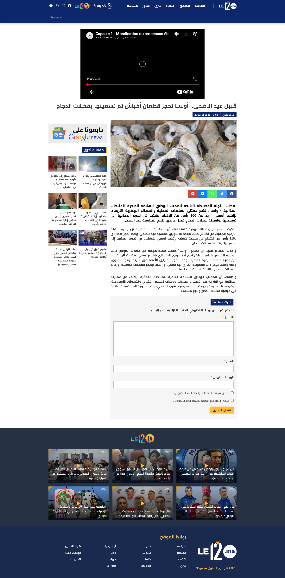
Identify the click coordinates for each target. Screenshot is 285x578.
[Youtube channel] (51, 6)
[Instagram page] (63, 6)
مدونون (146, 565)
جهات (112, 559)
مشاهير (132, 5)
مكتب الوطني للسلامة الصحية (153, 206)
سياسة (200, 5)
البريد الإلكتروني (222, 377)
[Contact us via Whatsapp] (57, 6)
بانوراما (111, 565)
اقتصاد (170, 5)
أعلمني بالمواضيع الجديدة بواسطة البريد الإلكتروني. (201, 400)
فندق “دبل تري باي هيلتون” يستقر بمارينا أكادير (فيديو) (93, 253)
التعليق (228, 317)
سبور (146, 5)
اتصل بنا (75, 559)
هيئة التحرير (73, 546)
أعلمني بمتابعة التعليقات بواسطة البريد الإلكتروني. (201, 393)
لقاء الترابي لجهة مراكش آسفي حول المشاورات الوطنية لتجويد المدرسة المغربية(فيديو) (65, 257)
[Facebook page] (69, 6)
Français (56, 17)
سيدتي (146, 552)
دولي (113, 552)
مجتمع (185, 5)
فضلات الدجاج (196, 220)
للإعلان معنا (73, 552)
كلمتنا (146, 559)
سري (157, 5)
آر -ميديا (110, 546)
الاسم (229, 361)
